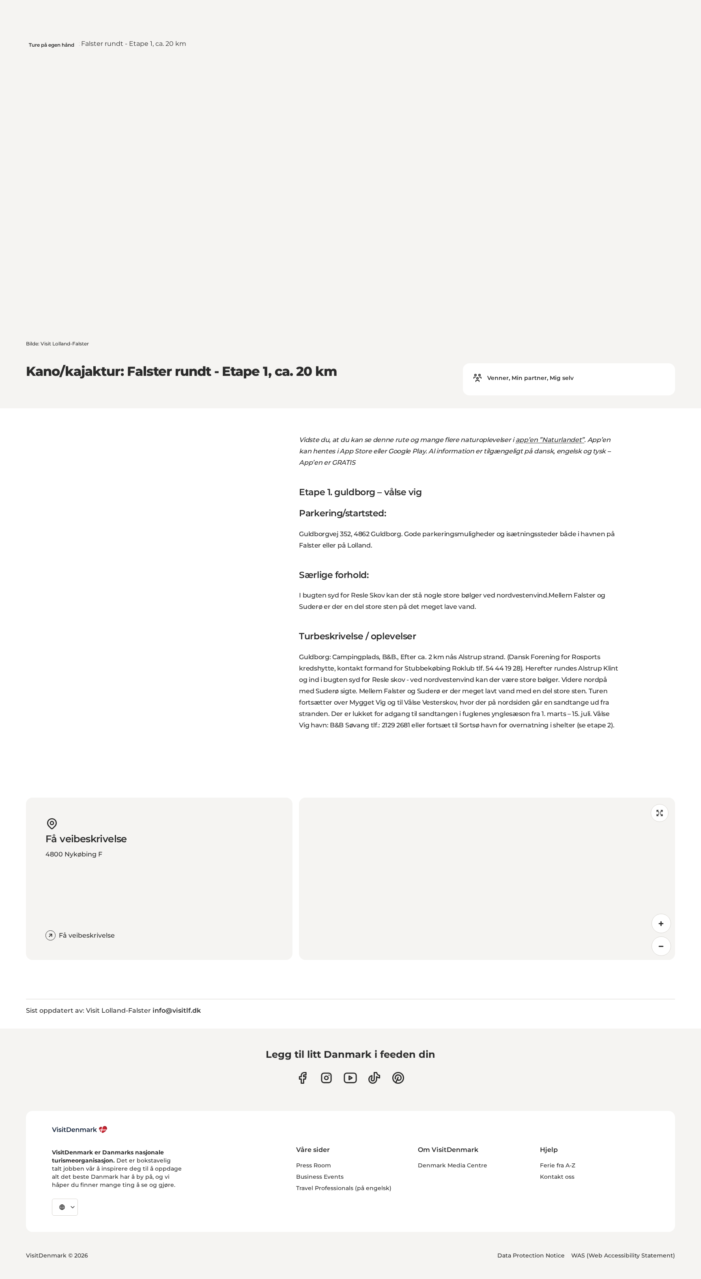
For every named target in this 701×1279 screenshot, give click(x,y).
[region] (487, 879)
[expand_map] (660, 813)
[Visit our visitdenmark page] (350, 1078)
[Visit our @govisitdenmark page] (374, 1078)
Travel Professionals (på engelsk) (343, 1188)
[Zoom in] (661, 923)
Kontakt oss (557, 1176)
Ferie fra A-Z (557, 1165)
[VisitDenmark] (80, 1130)
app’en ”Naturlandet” (550, 440)
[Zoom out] (661, 946)
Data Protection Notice (531, 1255)
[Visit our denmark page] (302, 1078)
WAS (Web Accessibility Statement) (623, 1255)
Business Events (320, 1176)
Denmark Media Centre (452, 1165)
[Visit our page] (326, 1078)
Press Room (313, 1165)
